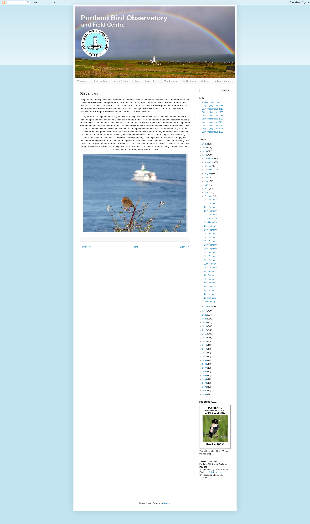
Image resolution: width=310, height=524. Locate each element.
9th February (209, 271)
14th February (210, 252)
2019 (204, 322)
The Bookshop (189, 81)
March (208, 192)
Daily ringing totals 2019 (212, 109)
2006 (204, 372)
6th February (209, 283)
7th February (209, 279)
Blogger (166, 503)
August (208, 174)
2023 (204, 155)
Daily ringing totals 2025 (212, 129)
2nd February (210, 298)
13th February (210, 256)
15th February (210, 249)
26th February (210, 207)
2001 (204, 390)
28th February (210, 200)
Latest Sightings (100, 81)
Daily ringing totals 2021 (212, 115)
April (207, 189)
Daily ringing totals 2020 (212, 112)
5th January (209, 287)
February (209, 196)
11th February (210, 264)
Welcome (82, 81)
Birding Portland (222, 81)
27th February (210, 203)
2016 (204, 334)
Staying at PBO (151, 81)
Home (135, 247)
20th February (210, 230)
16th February (210, 245)
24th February (210, 215)
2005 (204, 375)
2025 (204, 147)
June (207, 181)
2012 (204, 349)
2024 (204, 151)
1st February (209, 302)
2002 (204, 387)
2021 (204, 315)
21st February (210, 226)
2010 (204, 357)
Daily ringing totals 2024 (212, 125)
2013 (204, 345)
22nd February (210, 222)
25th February (210, 211)
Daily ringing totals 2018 (212, 105)
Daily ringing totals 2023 (212, 122)
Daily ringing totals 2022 (212, 119)
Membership (170, 81)
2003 (204, 383)
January (208, 306)
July (207, 177)
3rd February (210, 294)
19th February (210, 233)
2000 (204, 394)
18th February (210, 237)
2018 (204, 326)
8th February (209, 275)
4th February (209, 290)
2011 (204, 353)
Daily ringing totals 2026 (212, 132)
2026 (204, 144)
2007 (204, 368)
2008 (204, 364)
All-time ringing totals (211, 102)
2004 (204, 379)
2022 (204, 311)
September (210, 170)
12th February (210, 260)
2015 (204, 338)
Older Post (184, 247)
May (207, 185)
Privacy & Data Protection (126, 81)
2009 (204, 360)
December (209, 158)
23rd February (210, 218)
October (208, 166)
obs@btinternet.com (213, 472)
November (209, 162)
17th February (210, 241)
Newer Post (86, 247)
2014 (204, 341)
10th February (210, 268)
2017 (204, 330)
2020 (204, 319)
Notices (205, 81)
